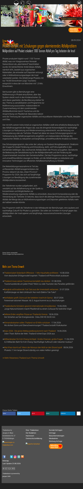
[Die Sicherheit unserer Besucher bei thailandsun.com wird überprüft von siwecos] (33, 444)
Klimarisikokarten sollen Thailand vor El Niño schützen (27, 322)
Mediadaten (53, 438)
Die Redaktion (31, 433)
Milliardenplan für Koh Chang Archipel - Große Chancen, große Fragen (33, 339)
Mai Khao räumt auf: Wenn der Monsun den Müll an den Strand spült (33, 347)
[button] (9, 413)
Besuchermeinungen (56, 436)
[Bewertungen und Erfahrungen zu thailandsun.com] (13, 445)
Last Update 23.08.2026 (11, 464)
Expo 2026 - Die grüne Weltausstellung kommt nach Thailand (30, 331)
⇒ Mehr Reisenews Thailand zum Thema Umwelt (23, 358)
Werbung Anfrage (55, 441)
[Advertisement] (62, 97)
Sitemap (5, 461)
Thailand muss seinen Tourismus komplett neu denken (27, 281)
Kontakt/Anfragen (55, 430)
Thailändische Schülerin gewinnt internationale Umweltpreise (30, 306)
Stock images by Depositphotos (13, 254)
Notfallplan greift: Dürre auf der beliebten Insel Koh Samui (28, 298)
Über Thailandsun (32, 430)
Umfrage (52, 433)
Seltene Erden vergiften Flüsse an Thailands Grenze (25, 314)
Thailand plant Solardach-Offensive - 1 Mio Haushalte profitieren (31, 273)
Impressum (30, 436)
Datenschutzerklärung (34, 438)
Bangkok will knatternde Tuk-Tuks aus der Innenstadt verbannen (31, 289)
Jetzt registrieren (69, 19)
